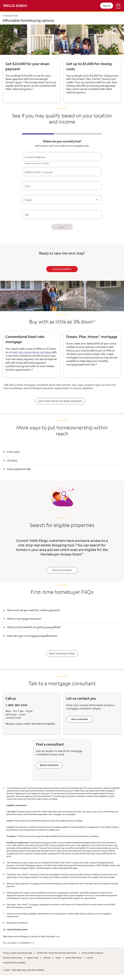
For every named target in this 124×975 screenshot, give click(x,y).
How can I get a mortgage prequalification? (32, 636)
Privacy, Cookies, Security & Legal (17, 953)
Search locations (49, 765)
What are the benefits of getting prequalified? (34, 627)
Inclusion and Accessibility (14, 962)
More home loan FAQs (62, 653)
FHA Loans (13, 452)
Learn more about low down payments (60, 401)
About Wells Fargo (73, 957)
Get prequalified (62, 269)
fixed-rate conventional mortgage (31, 352)
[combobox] (62, 159)
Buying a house (11, 15)
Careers (89, 957)
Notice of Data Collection (92, 953)
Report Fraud (32, 957)
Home (58, 957)
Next (62, 227)
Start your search (62, 570)
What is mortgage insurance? (24, 618)
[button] (62, 452)
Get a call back (79, 719)
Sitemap (47, 957)
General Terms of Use (12, 957)
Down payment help (19, 469)
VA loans (12, 460)
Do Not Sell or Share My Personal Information (57, 953)
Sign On (107, 5)
